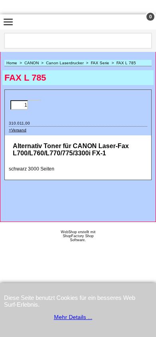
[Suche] (145, 40)
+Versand (17, 130)
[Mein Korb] (143, 22)
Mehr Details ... (73, 317)
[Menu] (8, 23)
